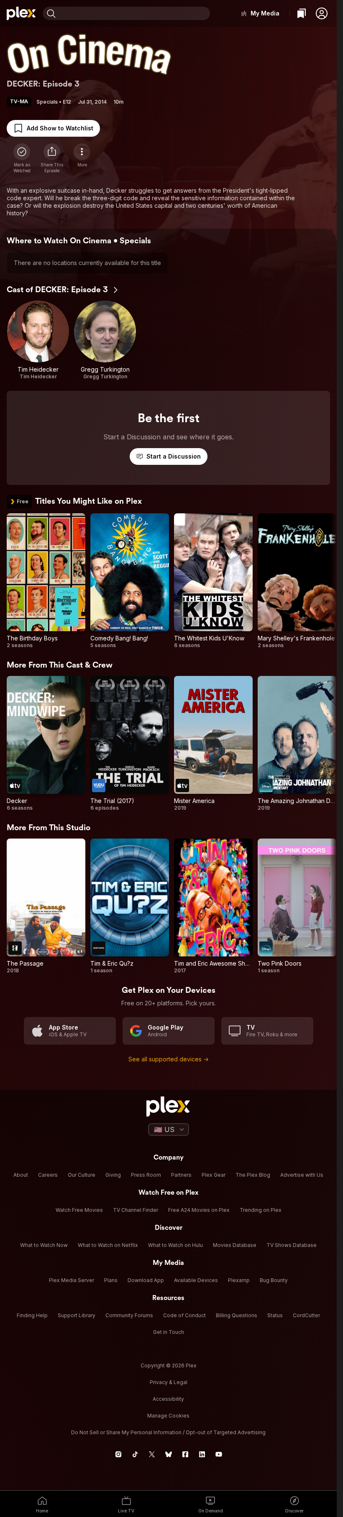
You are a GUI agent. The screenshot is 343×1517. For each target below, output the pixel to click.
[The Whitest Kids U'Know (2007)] (213, 581)
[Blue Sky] (168, 1454)
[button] (321, 13)
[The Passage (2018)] (46, 906)
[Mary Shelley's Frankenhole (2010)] (297, 581)
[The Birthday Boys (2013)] (46, 581)
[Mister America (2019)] (213, 743)
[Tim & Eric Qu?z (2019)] (129, 906)
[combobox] (134, 13)
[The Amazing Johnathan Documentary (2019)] (297, 743)
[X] (151, 1454)
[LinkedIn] (202, 1454)
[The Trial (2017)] (129, 743)
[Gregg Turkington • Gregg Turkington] (105, 340)
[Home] (21, 13)
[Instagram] (118, 1454)
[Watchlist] (301, 13)
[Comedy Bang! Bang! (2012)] (129, 581)
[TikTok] (135, 1454)
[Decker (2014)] (46, 743)
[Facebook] (185, 1454)
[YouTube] (218, 1454)
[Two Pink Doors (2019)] (297, 906)
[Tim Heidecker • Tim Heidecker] (38, 340)
